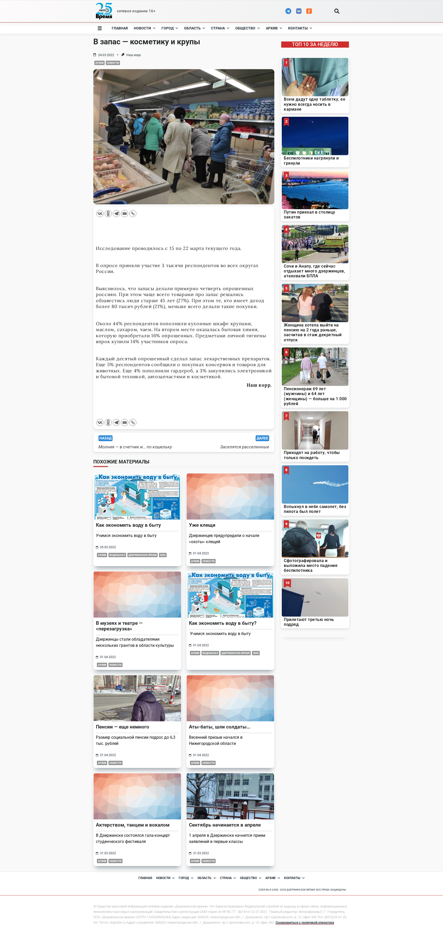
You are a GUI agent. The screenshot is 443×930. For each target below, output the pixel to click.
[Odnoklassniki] (108, 213)
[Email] (124, 213)
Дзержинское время (142, 555)
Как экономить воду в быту (128, 525)
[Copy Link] (132, 213)
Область (192, 28)
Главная (120, 28)
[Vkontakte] (100, 213)
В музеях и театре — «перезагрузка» (119, 626)
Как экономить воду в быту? (222, 623)
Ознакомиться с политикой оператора (305, 922)
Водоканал (117, 555)
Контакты (298, 28)
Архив (272, 28)
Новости (142, 28)
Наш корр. (134, 55)
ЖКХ (163, 555)
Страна (218, 28)
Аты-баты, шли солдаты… (219, 727)
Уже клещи (202, 525)
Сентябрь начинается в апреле (225, 825)
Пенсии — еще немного (122, 727)
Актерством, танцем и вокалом (132, 825)
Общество (245, 28)
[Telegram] (116, 213)
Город (168, 28)
